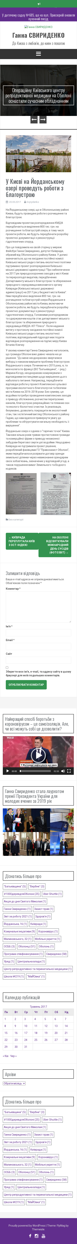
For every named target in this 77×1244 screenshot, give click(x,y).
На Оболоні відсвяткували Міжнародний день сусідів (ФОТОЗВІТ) (57, 545)
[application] (38, 755)
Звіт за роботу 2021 (18, 916)
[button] (38, 755)
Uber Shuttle (52, 893)
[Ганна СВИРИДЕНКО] (38, 28)
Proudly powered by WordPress (27, 1225)
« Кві (5, 1056)
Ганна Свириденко (17, 908)
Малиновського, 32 (17, 938)
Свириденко (56, 953)
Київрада (38, 923)
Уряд (9, 961)
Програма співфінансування (23, 953)
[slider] (35, 771)
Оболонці (26, 946)
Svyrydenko (33, 202)
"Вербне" (36, 886)
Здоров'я (42, 916)
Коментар (13, 588)
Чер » (13, 1056)
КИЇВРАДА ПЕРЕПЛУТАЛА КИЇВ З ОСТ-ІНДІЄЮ (22, 541)
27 (56, 1039)
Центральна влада (31, 961)
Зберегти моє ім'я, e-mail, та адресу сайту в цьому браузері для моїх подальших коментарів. (38, 673)
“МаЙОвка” (36, 976)
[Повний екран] (69, 771)
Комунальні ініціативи (19, 931)
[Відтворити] (8, 771)
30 (16, 1046)
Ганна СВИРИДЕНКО (38, 35)
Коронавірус (48, 931)
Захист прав (43, 908)
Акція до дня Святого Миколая (25, 901)
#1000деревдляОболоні (21, 893)
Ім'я (9, 626)
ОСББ (9, 946)
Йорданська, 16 (15, 923)
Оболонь (46, 946)
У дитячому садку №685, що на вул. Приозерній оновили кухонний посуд (38, 13)
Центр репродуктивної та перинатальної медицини (38, 968)
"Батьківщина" (15, 886)
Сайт (9, 653)
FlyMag (61, 1225)
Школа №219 (14, 976)
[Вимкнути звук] (63, 771)
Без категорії (16, 519)
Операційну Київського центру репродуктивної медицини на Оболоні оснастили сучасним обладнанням (39, 95)
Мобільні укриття (47, 938)
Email (10, 640)
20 (56, 1032)
